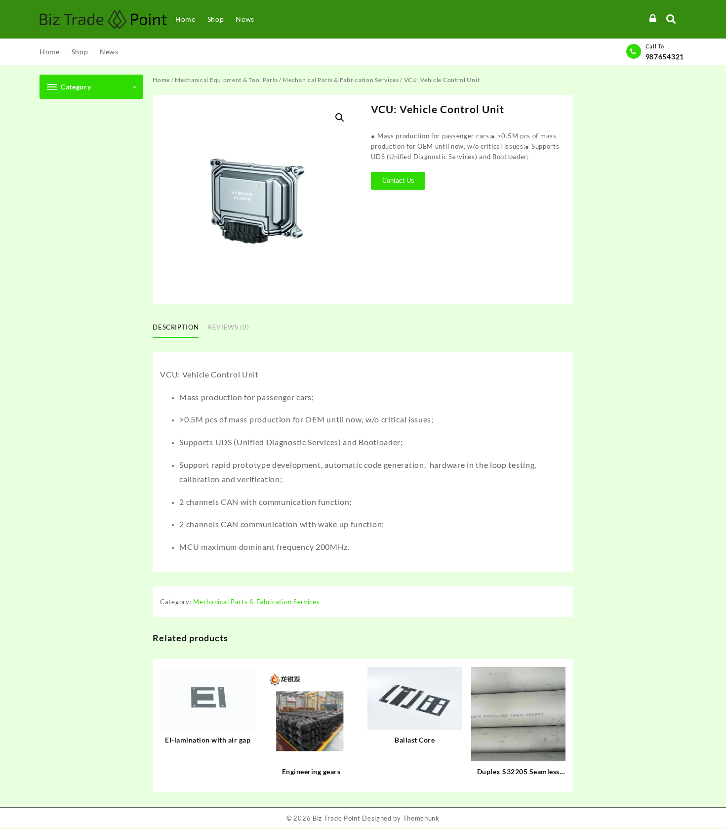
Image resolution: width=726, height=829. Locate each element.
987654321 (664, 56)
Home (161, 79)
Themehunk (421, 818)
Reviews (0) (228, 327)
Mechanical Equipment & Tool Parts (226, 79)
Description (176, 327)
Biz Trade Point (337, 818)
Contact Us (398, 180)
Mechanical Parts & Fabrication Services (340, 79)
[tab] (179, 328)
